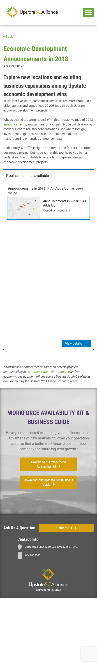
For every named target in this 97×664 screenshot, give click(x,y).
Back (9, 36)
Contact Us (64, 528)
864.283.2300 (32, 555)
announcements (14, 124)
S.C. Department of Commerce (49, 372)
